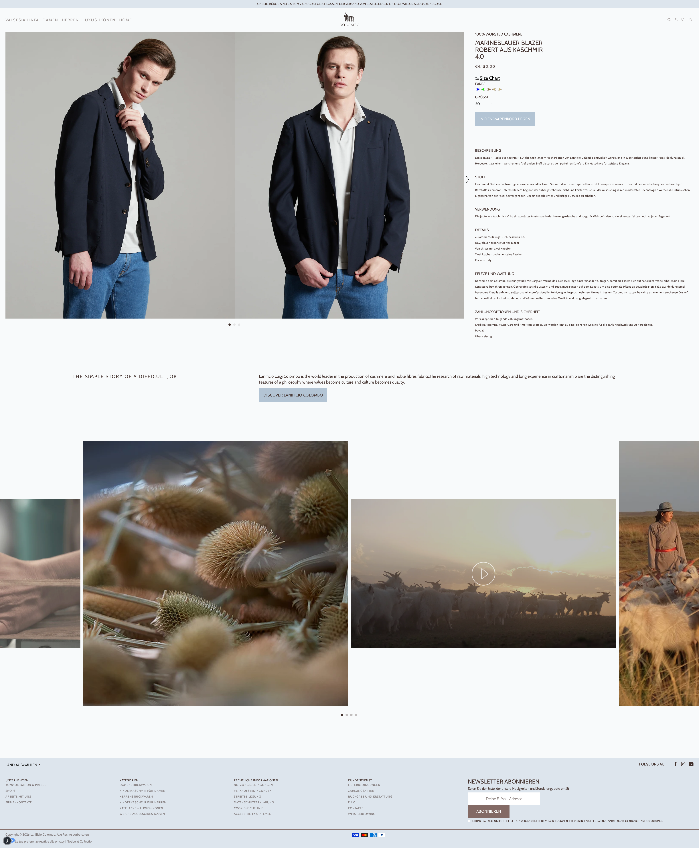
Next (465, 179)
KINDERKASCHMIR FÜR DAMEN (142, 790)
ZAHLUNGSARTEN (361, 790)
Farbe (480, 84)
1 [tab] (230, 325)
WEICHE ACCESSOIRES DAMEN (142, 814)
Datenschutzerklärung (254, 802)
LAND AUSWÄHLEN (21, 765)
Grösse (482, 97)
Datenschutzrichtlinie (496, 820)
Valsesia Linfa (22, 19)
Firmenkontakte (18, 802)
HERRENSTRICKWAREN (136, 796)
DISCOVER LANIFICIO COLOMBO (293, 395)
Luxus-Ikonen (99, 19)
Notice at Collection (80, 841)
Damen (50, 19)
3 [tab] (239, 325)
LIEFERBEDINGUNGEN (364, 785)
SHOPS (10, 790)
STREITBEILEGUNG (247, 796)
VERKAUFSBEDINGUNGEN (253, 790)
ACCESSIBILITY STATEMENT (253, 814)
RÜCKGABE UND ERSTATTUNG (370, 796)
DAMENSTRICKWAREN (136, 785)
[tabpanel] (120, 175)
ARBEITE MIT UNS (18, 796)
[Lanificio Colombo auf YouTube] (691, 764)
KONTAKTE (355, 808)
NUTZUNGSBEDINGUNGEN (253, 785)
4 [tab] (356, 715)
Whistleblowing (361, 814)
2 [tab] (234, 325)
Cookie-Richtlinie (248, 808)
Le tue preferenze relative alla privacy (40, 841)
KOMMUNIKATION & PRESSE (25, 785)
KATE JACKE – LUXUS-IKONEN (141, 808)
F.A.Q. (352, 802)
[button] (7, 840)
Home (125, 19)
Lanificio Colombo (42, 834)
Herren (70, 19)
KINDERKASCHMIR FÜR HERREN (143, 802)
